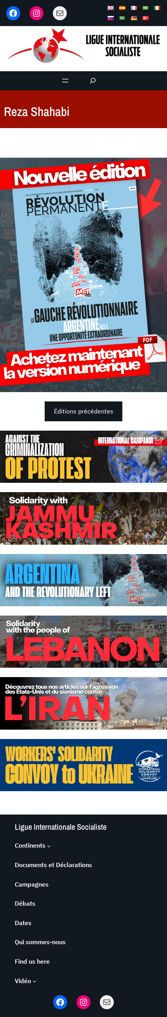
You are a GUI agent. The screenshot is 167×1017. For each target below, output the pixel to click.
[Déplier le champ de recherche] (93, 80)
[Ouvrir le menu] (65, 80)
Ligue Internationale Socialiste (60, 827)
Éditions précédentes (83, 411)
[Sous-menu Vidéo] (35, 981)
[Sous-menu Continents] (49, 846)
